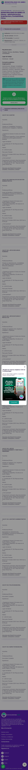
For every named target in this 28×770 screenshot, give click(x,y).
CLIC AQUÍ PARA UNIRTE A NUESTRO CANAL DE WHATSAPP (13, 374)
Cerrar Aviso (14, 402)
